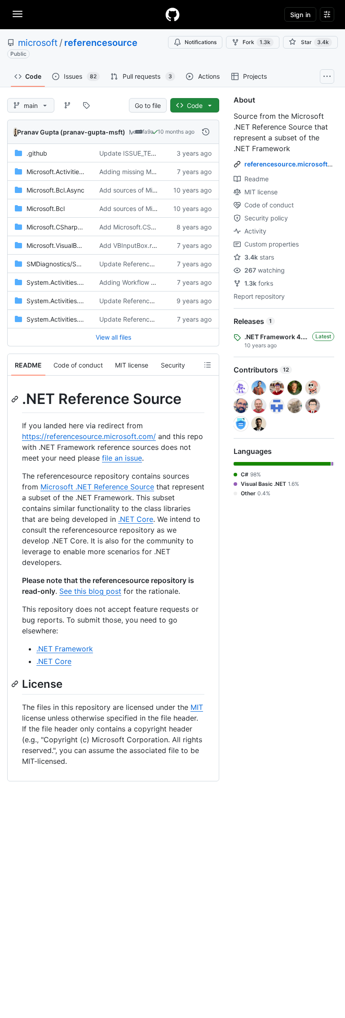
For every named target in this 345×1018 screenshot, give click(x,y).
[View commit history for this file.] (205, 132)
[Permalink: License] (15, 683)
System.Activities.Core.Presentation (79, 282)
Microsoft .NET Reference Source (97, 486)
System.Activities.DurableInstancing (79, 301)
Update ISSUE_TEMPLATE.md (143, 153)
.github (37, 153)
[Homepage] (172, 14)
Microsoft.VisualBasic (57, 245)
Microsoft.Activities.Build (62, 171)
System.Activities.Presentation (71, 319)
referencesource (100, 42)
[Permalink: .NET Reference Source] (15, 399)
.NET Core (135, 519)
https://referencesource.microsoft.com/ (89, 436)
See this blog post (90, 591)
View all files (113, 337)
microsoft (38, 42)
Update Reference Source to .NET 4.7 (155, 301)
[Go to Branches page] (67, 105)
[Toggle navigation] (17, 14)
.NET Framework (64, 648)
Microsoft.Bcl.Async (55, 190)
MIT (196, 707)
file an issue (122, 457)
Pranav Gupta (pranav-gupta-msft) (71, 132)
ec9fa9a (143, 131)
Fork (256, 42)
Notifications (201, 42)
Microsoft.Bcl (46, 208)
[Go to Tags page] (86, 105)
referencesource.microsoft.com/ (294, 164)
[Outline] (207, 365)
